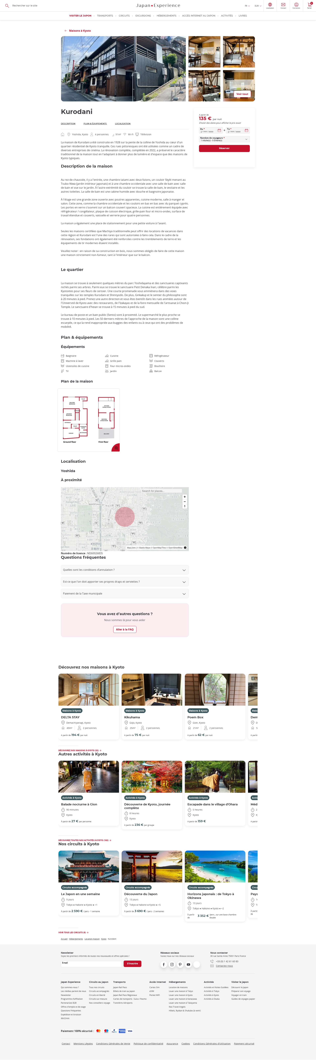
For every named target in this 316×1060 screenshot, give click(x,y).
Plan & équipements (95, 124)
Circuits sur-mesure (98, 999)
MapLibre (131, 547)
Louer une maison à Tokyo (181, 991)
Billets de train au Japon (124, 991)
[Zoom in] (184, 496)
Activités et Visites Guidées (216, 987)
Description (68, 124)
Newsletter (66, 995)
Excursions (143, 16)
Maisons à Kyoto (71, 710)
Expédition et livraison (71, 1014)
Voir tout (242, 94)
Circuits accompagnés (74, 887)
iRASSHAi (65, 1018)
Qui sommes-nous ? (70, 987)
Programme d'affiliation (72, 999)
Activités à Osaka (212, 999)
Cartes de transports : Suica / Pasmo (129, 999)
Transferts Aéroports (122, 1003)
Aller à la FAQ (125, 629)
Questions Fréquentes (71, 1010)
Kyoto (103, 938)
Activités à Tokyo (211, 991)
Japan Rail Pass (120, 987)
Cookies (186, 1043)
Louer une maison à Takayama (183, 1003)
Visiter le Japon (80, 16)
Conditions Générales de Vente (113, 1043)
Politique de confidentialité (148, 1043)
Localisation (123, 124)
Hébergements (166, 16)
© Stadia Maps (143, 547)
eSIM (151, 991)
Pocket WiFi (154, 995)
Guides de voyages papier (243, 999)
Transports (105, 16)
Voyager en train (239, 995)
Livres (243, 16)
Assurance (172, 1043)
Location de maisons (178, 987)
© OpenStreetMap (174, 547)
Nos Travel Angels (177, 1007)
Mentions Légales (83, 1043)
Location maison (92, 938)
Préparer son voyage (240, 991)
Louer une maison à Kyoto (181, 995)
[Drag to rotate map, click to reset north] (184, 506)
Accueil (64, 938)
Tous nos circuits (96, 987)
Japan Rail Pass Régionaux (125, 995)
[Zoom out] (184, 501)
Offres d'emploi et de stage (73, 1007)
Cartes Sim (154, 987)
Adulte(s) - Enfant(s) (211, 140)
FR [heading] (246, 5)
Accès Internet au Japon (198, 16)
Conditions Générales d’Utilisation (212, 1043)
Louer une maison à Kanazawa (183, 999)
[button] (125, 517)
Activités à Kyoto (72, 797)
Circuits (124, 16)
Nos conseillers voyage (99, 1003)
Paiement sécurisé (244, 1043)
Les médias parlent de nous (73, 991)
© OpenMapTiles (158, 547)
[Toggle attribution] (185, 548)
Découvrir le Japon (239, 987)
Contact (66, 1043)
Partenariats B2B (69, 1003)
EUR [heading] (257, 5)
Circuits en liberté (97, 995)
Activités (227, 16)
